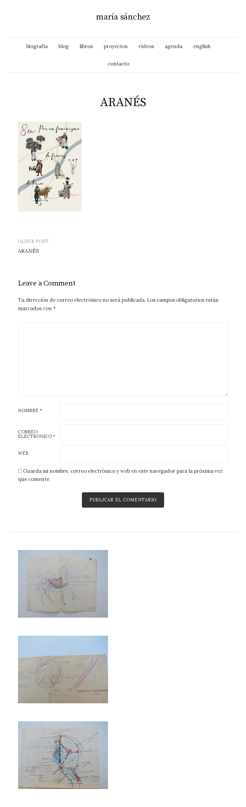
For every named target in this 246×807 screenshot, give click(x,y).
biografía (37, 46)
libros (86, 46)
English (202, 46)
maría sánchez (123, 17)
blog (63, 46)
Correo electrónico (37, 434)
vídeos (146, 46)
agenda (173, 46)
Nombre (30, 410)
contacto (118, 63)
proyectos (116, 46)
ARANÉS (28, 250)
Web (23, 453)
